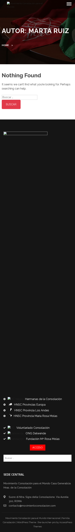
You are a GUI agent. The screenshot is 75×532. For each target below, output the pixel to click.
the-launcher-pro (47, 522)
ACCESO (37, 447)
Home (5, 45)
